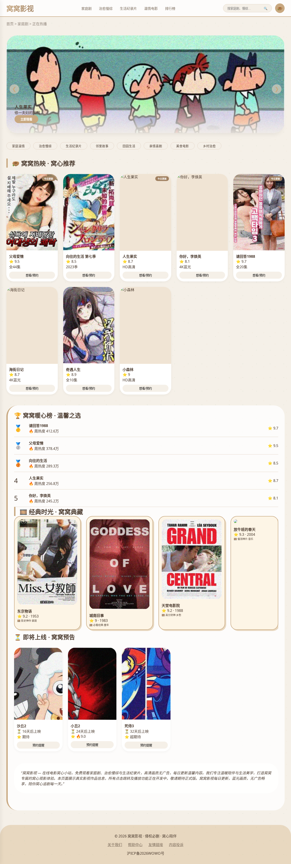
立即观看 (26, 119)
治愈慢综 (106, 8)
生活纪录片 (128, 8)
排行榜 (170, 8)
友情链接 (155, 844)
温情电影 (151, 8)
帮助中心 (135, 844)
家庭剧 (86, 8)
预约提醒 (38, 745)
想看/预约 (32, 275)
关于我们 (115, 844)
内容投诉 (176, 844)
